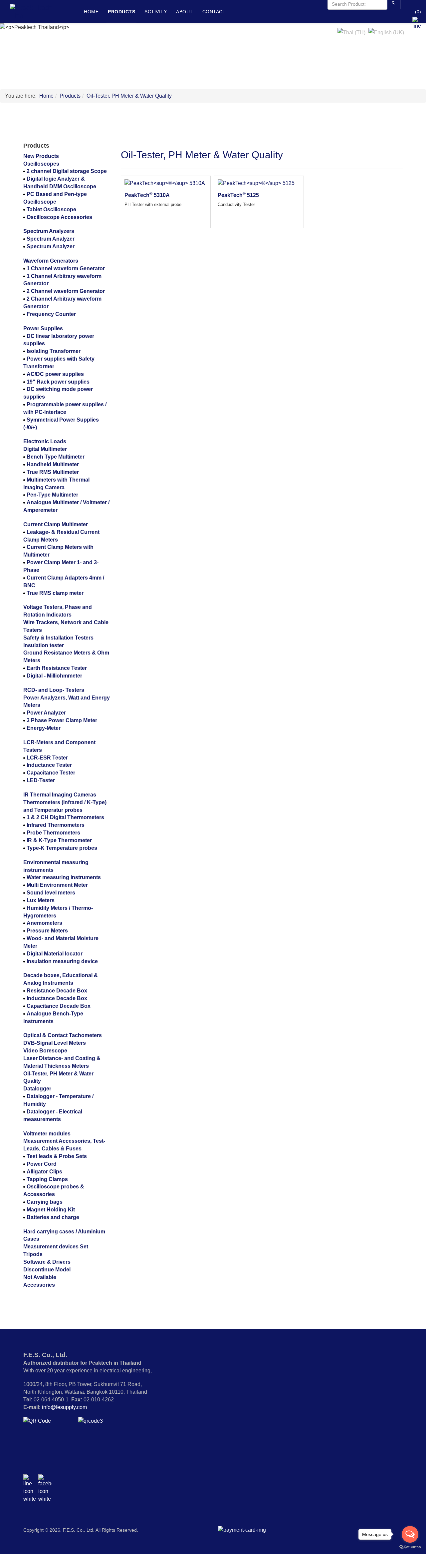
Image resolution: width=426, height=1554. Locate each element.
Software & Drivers (47, 1262)
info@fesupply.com (64, 1407)
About (184, 11)
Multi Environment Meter (57, 885)
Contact (214, 11)
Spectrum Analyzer (51, 239)
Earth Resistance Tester (57, 668)
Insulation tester (43, 645)
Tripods (33, 1254)
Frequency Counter (51, 314)
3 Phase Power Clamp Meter (62, 720)
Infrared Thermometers (56, 825)
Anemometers (44, 923)
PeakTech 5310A (147, 195)
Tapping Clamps (47, 1179)
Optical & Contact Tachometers (62, 1035)
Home (91, 11)
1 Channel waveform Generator (66, 268)
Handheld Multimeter (53, 464)
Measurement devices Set (55, 1246)
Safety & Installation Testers (58, 638)
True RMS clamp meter (55, 593)
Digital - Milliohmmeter (54, 676)
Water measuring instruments (64, 877)
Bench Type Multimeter (56, 457)
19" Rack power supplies (58, 382)
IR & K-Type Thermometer (59, 840)
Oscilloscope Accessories (59, 217)
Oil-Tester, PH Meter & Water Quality (129, 96)
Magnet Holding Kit (51, 1209)
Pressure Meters (47, 930)
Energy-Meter (44, 728)
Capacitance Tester (51, 773)
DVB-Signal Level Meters (54, 1043)
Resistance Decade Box (57, 990)
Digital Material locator (55, 953)
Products (121, 11)
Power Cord (42, 1164)
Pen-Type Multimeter (52, 495)
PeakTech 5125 (238, 195)
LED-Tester (41, 780)
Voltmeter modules (47, 1133)
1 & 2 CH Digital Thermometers (65, 817)
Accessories (39, 1285)
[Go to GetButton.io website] (410, 1547)
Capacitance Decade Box (59, 1006)
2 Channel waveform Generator (66, 291)
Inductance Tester (49, 765)
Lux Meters (41, 900)
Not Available (39, 1277)
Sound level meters (51, 892)
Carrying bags (45, 1202)
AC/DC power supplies (55, 374)
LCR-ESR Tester (47, 758)
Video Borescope (45, 1050)
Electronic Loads (44, 441)
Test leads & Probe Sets (57, 1156)
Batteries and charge (53, 1217)
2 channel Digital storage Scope (67, 171)
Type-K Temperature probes (62, 848)
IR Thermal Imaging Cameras (59, 794)
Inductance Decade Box (57, 998)
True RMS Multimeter (53, 472)
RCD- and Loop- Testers (53, 690)
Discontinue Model (47, 1269)
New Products (41, 156)
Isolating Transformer (54, 351)
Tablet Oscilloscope (51, 209)
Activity (155, 11)
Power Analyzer (46, 713)
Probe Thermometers (53, 832)
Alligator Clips (44, 1171)
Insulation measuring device (62, 961)
